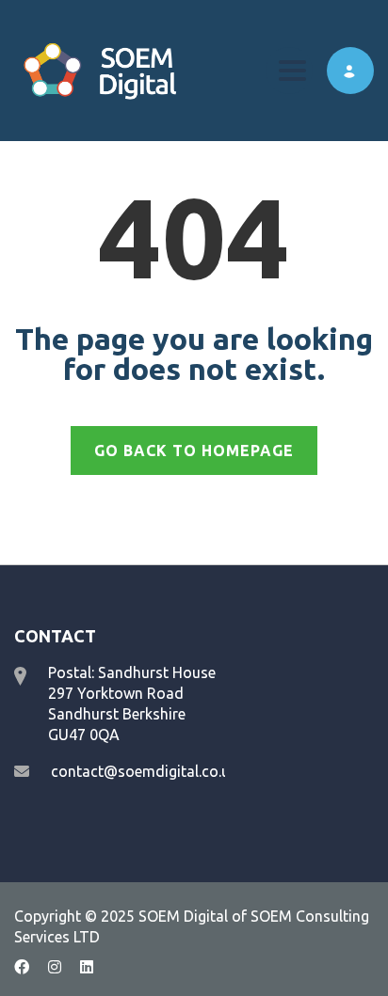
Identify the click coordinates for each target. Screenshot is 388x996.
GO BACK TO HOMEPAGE (194, 450)
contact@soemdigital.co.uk (144, 771)
